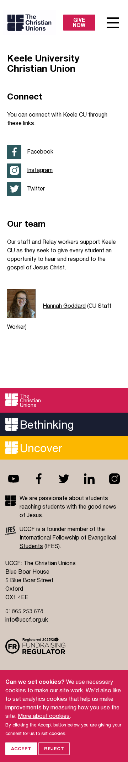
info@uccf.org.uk (26, 619)
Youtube (13, 478)
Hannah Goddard (64, 305)
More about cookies (44, 715)
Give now (79, 22)
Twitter (36, 188)
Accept (21, 748)
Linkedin (89, 478)
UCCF (35, 22)
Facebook (40, 151)
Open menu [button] (113, 22)
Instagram (40, 169)
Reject (54, 748)
